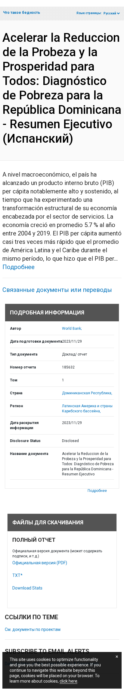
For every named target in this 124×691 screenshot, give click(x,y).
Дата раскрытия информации (24, 425)
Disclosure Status (25, 441)
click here (68, 681)
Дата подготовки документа (36, 341)
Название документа (29, 454)
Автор (15, 328)
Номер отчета (23, 367)
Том (13, 380)
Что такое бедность (21, 13)
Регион (16, 406)
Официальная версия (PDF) (39, 562)
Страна (16, 393)
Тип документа (23, 354)
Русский (110, 13)
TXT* (17, 575)
